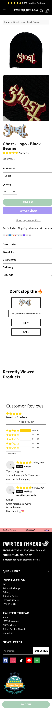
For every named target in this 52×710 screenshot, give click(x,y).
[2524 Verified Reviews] (15, 694)
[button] (10, 153)
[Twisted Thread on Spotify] (37, 660)
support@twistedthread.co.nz (25, 559)
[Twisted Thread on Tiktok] (21, 660)
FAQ (4, 584)
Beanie (36, 313)
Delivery (6, 592)
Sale (26, 332)
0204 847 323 (26, 555)
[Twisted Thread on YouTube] (29, 660)
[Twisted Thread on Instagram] (13, 660)
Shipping (22, 228)
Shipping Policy (10, 596)
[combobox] (41, 11)
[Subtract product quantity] (14, 192)
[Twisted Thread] (26, 11)
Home (7, 22)
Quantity (7, 184)
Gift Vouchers (9, 625)
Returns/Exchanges (12, 588)
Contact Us (8, 633)
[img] (24, 462)
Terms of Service (11, 600)
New (26, 323)
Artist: (9, 168)
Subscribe (41, 651)
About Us (7, 617)
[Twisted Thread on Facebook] (5, 660)
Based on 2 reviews (16, 417)
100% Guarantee (11, 621)
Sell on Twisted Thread (14, 629)
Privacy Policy (9, 603)
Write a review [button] (26, 422)
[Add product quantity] (5, 192)
